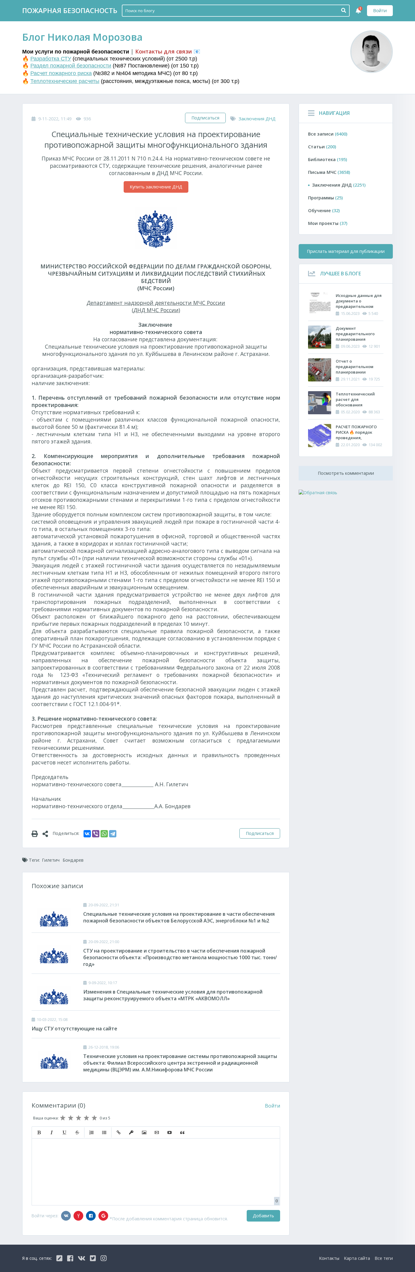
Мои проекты (327, 223)
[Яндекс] (78, 1216)
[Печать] (37, 833)
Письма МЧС (329, 172)
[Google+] (103, 1216)
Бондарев (73, 860)
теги (384, 1258)
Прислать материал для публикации (346, 251)
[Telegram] (112, 833)
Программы (325, 198)
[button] (39, 1132)
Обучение (324, 210)
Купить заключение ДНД (156, 187)
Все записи (327, 134)
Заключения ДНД (257, 119)
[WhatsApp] (104, 833)
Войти (380, 10)
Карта (357, 1258)
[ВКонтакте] (87, 833)
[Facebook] (91, 1216)
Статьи (322, 147)
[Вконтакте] (66, 1216)
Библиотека (327, 159)
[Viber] (95, 833)
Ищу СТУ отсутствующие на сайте (74, 1028)
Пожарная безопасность (69, 10)
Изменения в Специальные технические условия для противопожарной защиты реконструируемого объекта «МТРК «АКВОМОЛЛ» (172, 995)
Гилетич (51, 860)
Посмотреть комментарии (346, 473)
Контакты (329, 1258)
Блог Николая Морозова (82, 36)
